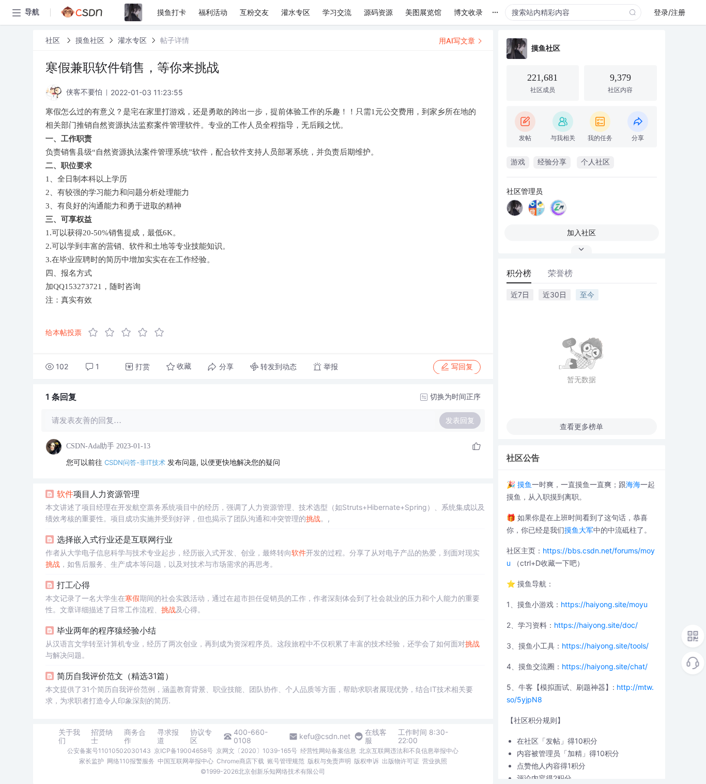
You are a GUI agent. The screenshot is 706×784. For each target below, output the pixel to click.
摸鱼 (524, 484)
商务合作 (135, 736)
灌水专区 (132, 40)
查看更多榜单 (581, 426)
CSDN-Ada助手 (90, 446)
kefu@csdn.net (324, 736)
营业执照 (434, 761)
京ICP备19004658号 (183, 751)
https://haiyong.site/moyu (604, 604)
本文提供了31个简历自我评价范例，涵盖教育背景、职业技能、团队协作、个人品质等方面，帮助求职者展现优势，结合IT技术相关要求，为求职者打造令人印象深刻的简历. (259, 695)
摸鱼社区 (89, 40)
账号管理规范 (285, 761)
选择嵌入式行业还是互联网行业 (115, 539)
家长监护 (91, 761)
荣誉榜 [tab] (560, 273)
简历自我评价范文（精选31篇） (115, 676)
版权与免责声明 (329, 761)
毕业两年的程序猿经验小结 (106, 630)
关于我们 (69, 736)
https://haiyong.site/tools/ (605, 645)
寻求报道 (168, 736)
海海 (633, 484)
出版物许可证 (400, 761)
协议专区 (201, 736)
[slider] (129, 332)
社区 (53, 40)
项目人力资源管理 (98, 494)
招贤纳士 (102, 736)
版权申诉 (366, 761)
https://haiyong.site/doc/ (596, 625)
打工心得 (73, 585)
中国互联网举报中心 (185, 761)
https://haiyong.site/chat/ (605, 666)
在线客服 (376, 736)
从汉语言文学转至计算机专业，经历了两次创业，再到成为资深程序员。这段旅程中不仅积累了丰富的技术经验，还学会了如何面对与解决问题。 (262, 649)
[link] (53, 40)
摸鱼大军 (578, 529)
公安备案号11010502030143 (109, 751)
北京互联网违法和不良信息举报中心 (408, 751)
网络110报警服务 (131, 761)
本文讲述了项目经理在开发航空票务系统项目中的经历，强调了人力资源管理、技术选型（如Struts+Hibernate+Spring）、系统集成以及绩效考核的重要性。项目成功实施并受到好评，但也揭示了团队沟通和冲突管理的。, (265, 513)
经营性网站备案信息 (328, 751)
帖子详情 (174, 40)
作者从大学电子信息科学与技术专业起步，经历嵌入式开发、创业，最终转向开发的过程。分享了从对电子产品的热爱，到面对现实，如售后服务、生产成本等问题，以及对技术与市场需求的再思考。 (262, 558)
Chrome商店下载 (240, 761)
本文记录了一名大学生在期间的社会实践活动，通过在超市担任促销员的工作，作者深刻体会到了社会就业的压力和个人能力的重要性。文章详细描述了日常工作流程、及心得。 (262, 604)
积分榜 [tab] (519, 273)
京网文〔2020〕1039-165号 (256, 751)
